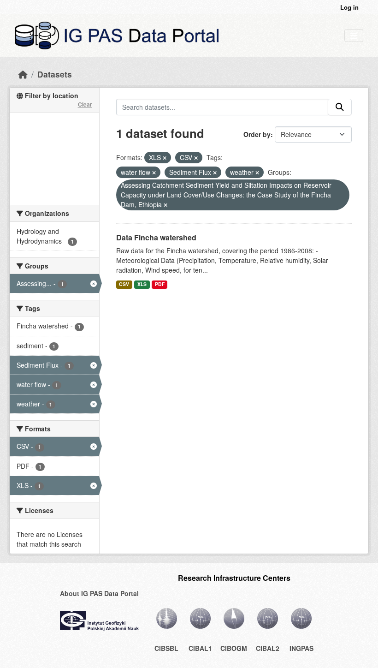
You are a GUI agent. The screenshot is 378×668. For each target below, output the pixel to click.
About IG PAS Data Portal (99, 593)
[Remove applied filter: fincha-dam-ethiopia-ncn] (165, 205)
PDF (160, 283)
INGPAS (301, 648)
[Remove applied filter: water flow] (154, 172)
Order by (257, 134)
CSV (124, 283)
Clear (85, 104)
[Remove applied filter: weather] (257, 172)
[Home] (23, 74)
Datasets (54, 74)
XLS (142, 283)
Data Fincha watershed (156, 237)
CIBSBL (166, 648)
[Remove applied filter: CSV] (196, 157)
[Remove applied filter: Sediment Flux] (215, 172)
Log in (349, 7)
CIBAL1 (200, 648)
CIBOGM (233, 648)
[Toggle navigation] (353, 35)
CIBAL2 (267, 648)
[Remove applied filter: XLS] (164, 157)
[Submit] (340, 107)
